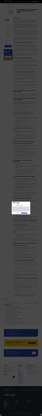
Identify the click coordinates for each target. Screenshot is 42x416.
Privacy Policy (24, 209)
